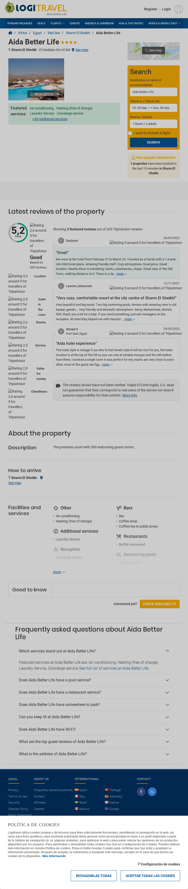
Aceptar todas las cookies (150, 876)
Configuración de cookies (160, 864)
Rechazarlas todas (94, 876)
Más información (54, 856)
